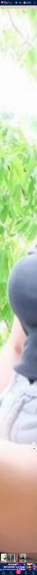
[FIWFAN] (6, 2)
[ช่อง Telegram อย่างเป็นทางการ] (16, 2)
